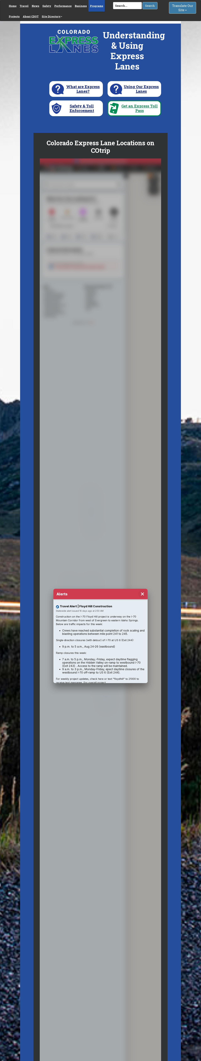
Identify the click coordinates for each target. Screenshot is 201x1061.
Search (150, 6)
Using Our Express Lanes (141, 89)
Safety (46, 6)
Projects (14, 16)
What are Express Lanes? (83, 89)
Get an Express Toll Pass (139, 108)
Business (81, 6)
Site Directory (51, 16)
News (35, 6)
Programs (96, 6)
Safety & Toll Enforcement (82, 108)
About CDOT (31, 16)
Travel (24, 6)
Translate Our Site (182, 8)
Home (12, 6)
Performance (63, 6)
